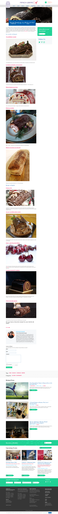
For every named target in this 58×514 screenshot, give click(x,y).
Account (49, 2)
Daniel (8, 267)
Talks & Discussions (24, 460)
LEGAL (46, 499)
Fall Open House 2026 (11, 462)
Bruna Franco (33, 385)
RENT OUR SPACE (47, 492)
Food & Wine (39, 460)
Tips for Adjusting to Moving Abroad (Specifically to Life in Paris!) (38, 422)
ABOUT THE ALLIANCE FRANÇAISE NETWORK (48, 489)
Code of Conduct (48, 497)
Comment (8, 354)
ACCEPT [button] (50, 512)
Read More (33, 390)
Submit (36, 482)
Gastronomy (19, 375)
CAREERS (46, 495)
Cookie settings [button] (45, 512)
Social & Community (8, 460)
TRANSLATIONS (47, 491)
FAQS (46, 500)
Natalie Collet (13, 23)
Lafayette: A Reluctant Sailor (28, 462)
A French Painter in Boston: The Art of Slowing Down (39, 403)
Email (7, 351)
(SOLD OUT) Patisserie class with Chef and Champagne (44, 463)
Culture (28, 23)
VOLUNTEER (47, 494)
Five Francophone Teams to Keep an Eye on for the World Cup (41, 383)
